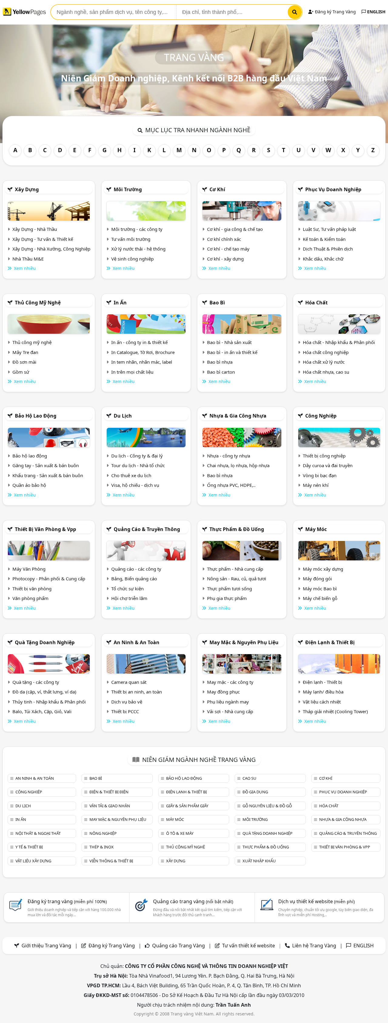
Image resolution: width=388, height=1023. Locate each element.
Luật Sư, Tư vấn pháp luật (329, 229)
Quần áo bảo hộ (29, 485)
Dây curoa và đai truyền (328, 465)
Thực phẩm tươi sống (229, 588)
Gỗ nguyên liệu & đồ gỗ (267, 805)
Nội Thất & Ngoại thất (38, 833)
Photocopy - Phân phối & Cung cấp (48, 578)
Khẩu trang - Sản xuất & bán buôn (47, 475)
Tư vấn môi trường (130, 239)
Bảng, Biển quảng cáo (134, 578)
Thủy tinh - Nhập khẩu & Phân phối (49, 702)
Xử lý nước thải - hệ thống (138, 249)
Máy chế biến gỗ (320, 598)
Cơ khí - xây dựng (225, 259)
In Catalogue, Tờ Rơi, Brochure (143, 352)
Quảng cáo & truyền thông (147, 529)
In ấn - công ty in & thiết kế (139, 342)
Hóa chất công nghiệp (326, 352)
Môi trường (128, 189)
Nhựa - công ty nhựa (228, 456)
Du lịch (123, 415)
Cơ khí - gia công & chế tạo (235, 229)
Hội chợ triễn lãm (129, 598)
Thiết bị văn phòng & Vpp (45, 529)
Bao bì (217, 302)
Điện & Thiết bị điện (109, 792)
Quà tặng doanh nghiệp (45, 642)
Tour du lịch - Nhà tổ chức (138, 465)
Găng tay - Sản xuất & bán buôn (45, 465)
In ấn (120, 302)
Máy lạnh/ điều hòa (323, 692)
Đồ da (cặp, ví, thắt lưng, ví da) (44, 692)
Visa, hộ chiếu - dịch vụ (135, 485)
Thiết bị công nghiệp (324, 456)
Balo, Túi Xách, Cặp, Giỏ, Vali (42, 711)
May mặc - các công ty (230, 682)
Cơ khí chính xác (224, 239)
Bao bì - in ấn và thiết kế (232, 352)
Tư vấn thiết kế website (249, 945)
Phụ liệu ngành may (228, 702)
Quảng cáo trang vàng (193, 901)
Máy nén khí (316, 485)
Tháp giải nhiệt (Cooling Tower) (335, 711)
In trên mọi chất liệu (132, 372)
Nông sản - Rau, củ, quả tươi (236, 578)
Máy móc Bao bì (320, 588)
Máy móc (316, 529)
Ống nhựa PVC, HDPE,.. (231, 485)
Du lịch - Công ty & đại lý (137, 456)
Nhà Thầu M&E (28, 259)
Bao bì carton (221, 372)
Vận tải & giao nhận (109, 805)
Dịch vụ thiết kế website (316, 901)
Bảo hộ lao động (35, 415)
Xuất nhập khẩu (259, 861)
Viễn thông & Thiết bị (111, 861)
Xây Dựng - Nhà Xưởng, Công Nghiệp (51, 249)
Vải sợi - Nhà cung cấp (230, 711)
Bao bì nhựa (219, 362)
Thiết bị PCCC (125, 711)
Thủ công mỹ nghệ (38, 302)
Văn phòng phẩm (30, 598)
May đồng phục (223, 692)
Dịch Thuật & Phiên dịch (328, 249)
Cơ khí (217, 189)
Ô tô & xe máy (179, 833)
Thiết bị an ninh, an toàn (136, 692)
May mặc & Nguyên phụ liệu (244, 642)
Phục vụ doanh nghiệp (333, 189)
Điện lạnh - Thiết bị (322, 682)
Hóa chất (316, 302)
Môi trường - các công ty (136, 229)
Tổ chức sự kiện (127, 588)
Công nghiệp (320, 415)
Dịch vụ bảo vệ (126, 702)
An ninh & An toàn (136, 642)
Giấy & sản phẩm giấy (187, 805)
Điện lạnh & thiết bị (330, 642)
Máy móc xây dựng (323, 569)
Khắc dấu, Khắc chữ (323, 259)
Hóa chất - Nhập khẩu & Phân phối (339, 342)
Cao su (249, 778)
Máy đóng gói (317, 578)
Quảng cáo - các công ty (136, 569)
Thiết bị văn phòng (32, 588)
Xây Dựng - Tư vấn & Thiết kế (42, 239)
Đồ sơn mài (24, 362)
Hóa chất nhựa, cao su (326, 372)
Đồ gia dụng (255, 792)
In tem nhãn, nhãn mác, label (141, 362)
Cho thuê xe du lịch (131, 475)
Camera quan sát (128, 682)
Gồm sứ (20, 372)
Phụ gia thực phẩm (227, 598)
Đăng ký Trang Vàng (335, 12)
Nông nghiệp (103, 833)
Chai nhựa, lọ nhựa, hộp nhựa (238, 465)
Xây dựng (27, 189)
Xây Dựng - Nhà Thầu (34, 229)
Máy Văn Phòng (28, 569)
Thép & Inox (101, 847)
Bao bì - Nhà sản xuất (229, 342)
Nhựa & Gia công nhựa (237, 415)
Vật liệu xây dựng (33, 861)
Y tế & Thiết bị (29, 847)
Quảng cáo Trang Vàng (178, 945)
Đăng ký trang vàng (67, 901)
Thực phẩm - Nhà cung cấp (235, 569)
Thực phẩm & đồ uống (236, 529)
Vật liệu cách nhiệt (322, 702)
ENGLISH (376, 12)
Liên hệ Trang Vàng (314, 945)
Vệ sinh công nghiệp (132, 259)
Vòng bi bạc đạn (319, 475)
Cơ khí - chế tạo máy (228, 249)
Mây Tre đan (25, 352)
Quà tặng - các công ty (35, 682)
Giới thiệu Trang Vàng (46, 945)
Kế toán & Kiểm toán (324, 239)
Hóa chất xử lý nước (324, 362)
